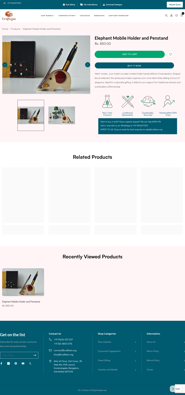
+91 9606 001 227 (63, 339)
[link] (23, 227)
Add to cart (129, 54)
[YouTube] (23, 363)
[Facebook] (1, 363)
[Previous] (4, 64)
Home (5, 28)
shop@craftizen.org (63, 354)
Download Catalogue (114, 4)
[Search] (166, 16)
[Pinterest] (15, 363)
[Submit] (34, 355)
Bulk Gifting (70, 4)
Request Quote (175, 4)
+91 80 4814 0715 (63, 343)
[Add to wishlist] (170, 54)
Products (15, 28)
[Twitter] (30, 363)
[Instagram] (8, 363)
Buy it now (134, 65)
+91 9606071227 (14, 3)
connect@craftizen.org (65, 350)
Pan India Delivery (91, 4)
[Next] (87, 64)
